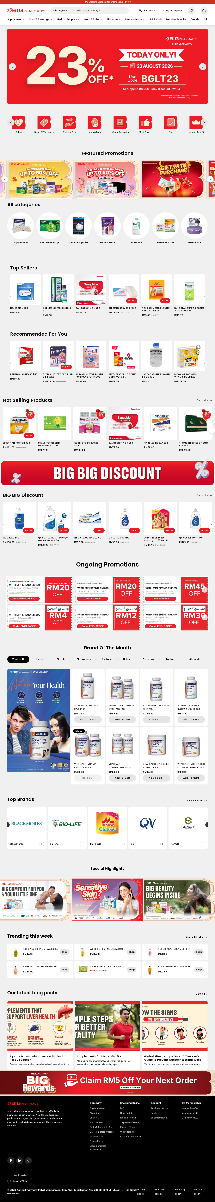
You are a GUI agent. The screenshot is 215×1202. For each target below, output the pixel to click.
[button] (16, 19)
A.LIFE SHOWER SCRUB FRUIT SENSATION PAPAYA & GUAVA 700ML (175, 966)
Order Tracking (127, 1132)
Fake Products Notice (130, 1136)
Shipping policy (180, 1191)
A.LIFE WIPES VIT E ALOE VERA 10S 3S (107, 966)
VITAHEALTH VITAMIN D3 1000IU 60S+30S (121, 707)
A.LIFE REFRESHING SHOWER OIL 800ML (107, 949)
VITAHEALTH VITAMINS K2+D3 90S (86, 707)
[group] (20, 229)
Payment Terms (127, 1127)
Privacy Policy (96, 1141)
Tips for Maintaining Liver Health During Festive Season (38, 1058)
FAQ (122, 1108)
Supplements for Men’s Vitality (99, 1056)
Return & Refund (128, 1117)
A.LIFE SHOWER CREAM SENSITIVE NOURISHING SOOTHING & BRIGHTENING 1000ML (174, 949)
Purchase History (159, 1108)
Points (154, 1113)
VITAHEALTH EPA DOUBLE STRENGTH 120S (156, 766)
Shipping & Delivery (129, 1122)
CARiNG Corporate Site (101, 1127)
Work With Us (96, 1122)
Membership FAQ (190, 1117)
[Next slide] (210, 179)
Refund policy (198, 1191)
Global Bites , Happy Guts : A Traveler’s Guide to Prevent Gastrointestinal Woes (172, 1058)
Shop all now (204, 400)
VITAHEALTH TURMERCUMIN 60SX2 (120, 766)
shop (65, 952)
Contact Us (95, 1117)
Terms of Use (96, 1136)
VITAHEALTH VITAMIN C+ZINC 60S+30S (85, 766)
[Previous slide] (4, 179)
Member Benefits (190, 1108)
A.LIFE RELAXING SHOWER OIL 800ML (40, 966)
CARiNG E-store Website (102, 1132)
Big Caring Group (98, 1108)
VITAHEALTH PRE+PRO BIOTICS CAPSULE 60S (188, 707)
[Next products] (204, 297)
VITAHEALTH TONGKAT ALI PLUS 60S (156, 707)
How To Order (127, 1113)
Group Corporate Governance (98, 1148)
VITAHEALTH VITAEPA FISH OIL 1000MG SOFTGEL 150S (191, 766)
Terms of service (160, 1191)
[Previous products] (10, 297)
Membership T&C (190, 1113)
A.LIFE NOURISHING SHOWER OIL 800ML (40, 949)
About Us (94, 1113)
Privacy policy (141, 1191)
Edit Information (159, 1117)
